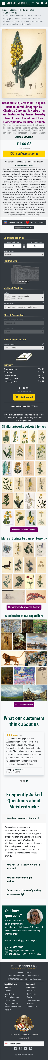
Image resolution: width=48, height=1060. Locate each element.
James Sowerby (11, 13)
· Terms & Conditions (11, 997)
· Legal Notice (9, 994)
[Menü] (3, 3)
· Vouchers (30, 1003)
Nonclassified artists (26, 10)
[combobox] (24, 254)
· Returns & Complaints (12, 1007)
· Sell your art (30, 994)
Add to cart (25, 397)
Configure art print (26, 153)
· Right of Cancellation (12, 1003)
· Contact (7, 991)
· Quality (29, 997)
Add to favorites (36, 222)
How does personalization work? (23, 818)
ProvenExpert (20, 769)
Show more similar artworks (24, 529)
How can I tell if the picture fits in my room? (23, 866)
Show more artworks (24, 704)
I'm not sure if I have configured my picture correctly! (24, 892)
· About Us (7, 1010)
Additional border (9, 251)
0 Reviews (29, 228)
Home (4, 10)
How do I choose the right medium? (19, 879)
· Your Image (30, 991)
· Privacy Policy (9, 1000)
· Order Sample (31, 1007)
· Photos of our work (33, 1000)
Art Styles (13, 10)
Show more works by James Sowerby (24, 607)
